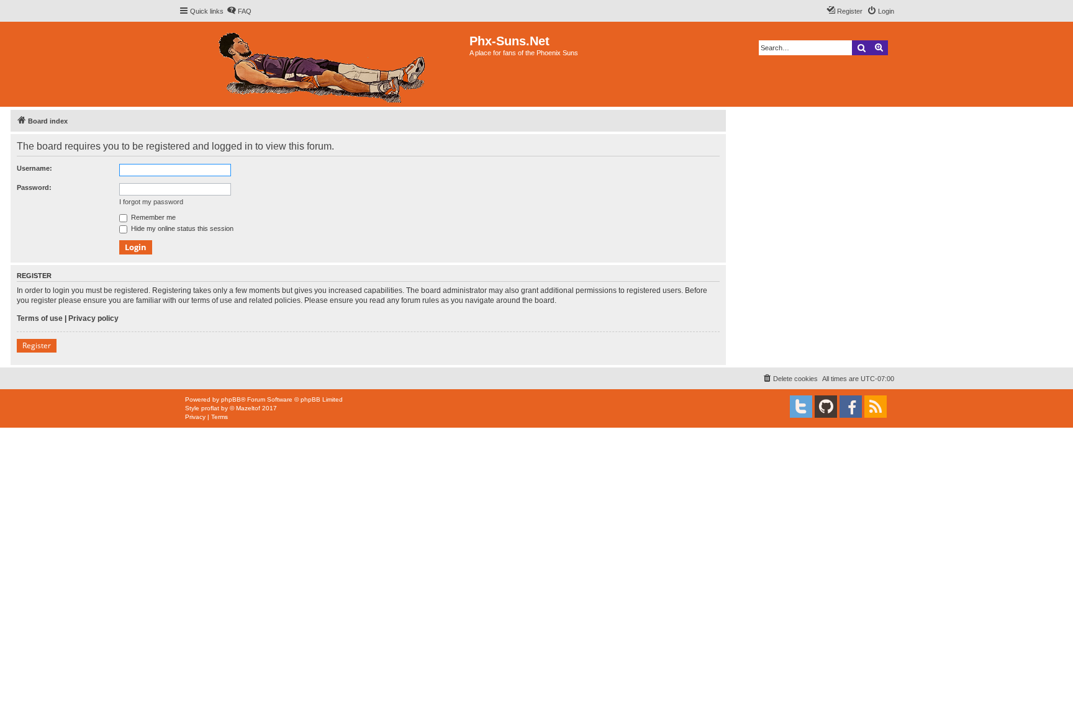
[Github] (826, 406)
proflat (210, 408)
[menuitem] (239, 11)
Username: (34, 168)
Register (36, 345)
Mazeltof (248, 408)
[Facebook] (851, 406)
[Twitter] (801, 406)
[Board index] (324, 64)
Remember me (152, 217)
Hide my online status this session (181, 228)
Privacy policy (93, 318)
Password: (34, 187)
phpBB (231, 399)
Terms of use (40, 318)
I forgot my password (151, 201)
